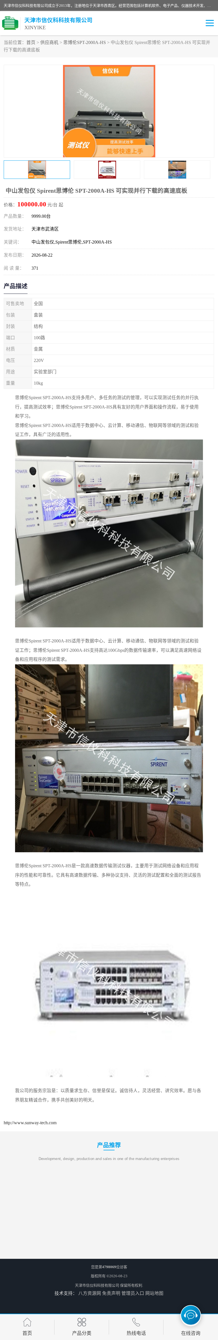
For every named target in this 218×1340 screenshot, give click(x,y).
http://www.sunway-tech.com (30, 1122)
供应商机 (49, 42)
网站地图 (154, 1293)
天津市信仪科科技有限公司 (97, 1285)
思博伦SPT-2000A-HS (84, 42)
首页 (30, 42)
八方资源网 (89, 1293)
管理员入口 (132, 1293)
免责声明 (111, 1293)
